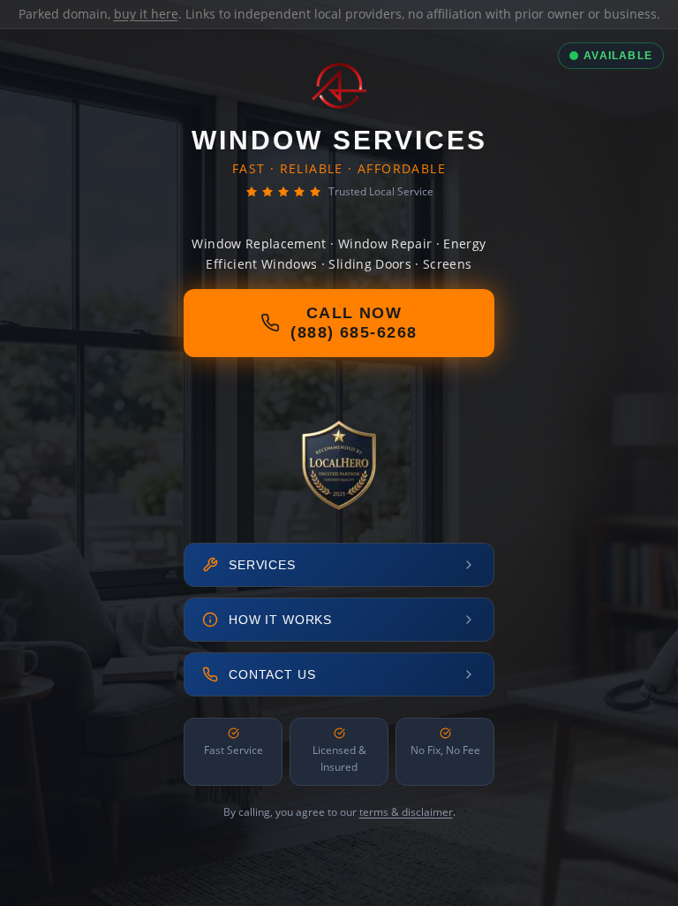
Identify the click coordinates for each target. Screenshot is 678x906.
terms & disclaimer (406, 811)
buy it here (146, 13)
